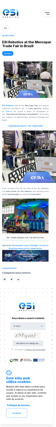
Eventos (8, 53)
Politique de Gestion (18, 405)
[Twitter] (11, 279)
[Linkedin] (18, 279)
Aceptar (16, 412)
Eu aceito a (30, 349)
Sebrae (9, 111)
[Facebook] (4, 279)
